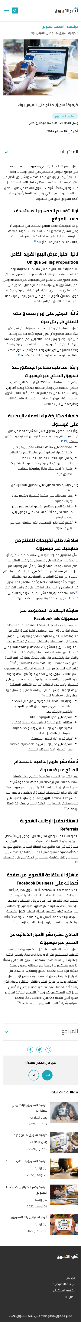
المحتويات (69, 151)
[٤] (42, 694)
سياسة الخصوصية (64, 1284)
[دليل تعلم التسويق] (66, 10)
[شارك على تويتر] (39, 1050)
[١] (35, 241)
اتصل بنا (70, 1296)
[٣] (62, 440)
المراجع (69, 1031)
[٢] (65, 440)
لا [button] (34, 1075)
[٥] (18, 1002)
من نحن (70, 1277)
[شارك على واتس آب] (48, 1050)
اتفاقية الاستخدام (64, 1290)
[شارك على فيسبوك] (30, 1050)
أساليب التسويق (65, 116)
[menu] (6, 11)
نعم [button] (47, 1075)
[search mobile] (15, 11)
